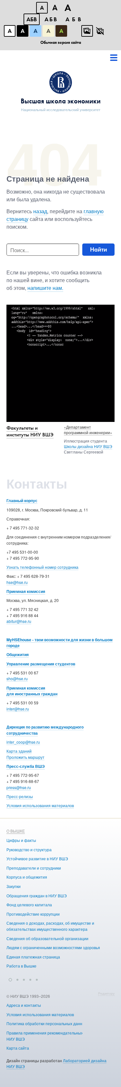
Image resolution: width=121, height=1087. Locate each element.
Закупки (13, 886)
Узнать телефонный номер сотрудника (42, 567)
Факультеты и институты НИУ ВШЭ (30, 431)
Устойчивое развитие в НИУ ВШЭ (37, 858)
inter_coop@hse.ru (23, 742)
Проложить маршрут (25, 757)
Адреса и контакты (23, 1005)
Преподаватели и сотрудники (33, 868)
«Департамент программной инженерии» (88, 429)
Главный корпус (21, 500)
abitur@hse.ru (18, 621)
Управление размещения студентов (40, 664)
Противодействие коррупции (33, 914)
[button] (10, 979)
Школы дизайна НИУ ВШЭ (88, 446)
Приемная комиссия (25, 591)
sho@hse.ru (17, 678)
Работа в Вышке (21, 965)
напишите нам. (45, 287)
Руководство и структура (29, 849)
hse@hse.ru (17, 582)
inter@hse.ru (17, 708)
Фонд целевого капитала (29, 904)
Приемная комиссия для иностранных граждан (31, 691)
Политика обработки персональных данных (46, 1023)
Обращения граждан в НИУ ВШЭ (36, 895)
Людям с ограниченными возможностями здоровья (53, 947)
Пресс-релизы (19, 796)
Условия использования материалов (40, 805)
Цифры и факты (21, 840)
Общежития (17, 654)
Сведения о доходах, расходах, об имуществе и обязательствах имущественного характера (50, 926)
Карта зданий (19, 751)
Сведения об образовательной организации (47, 938)
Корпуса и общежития (26, 877)
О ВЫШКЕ (15, 831)
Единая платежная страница (33, 956)
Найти (98, 249)
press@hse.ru (18, 787)
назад (40, 211)
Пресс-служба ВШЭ (25, 766)
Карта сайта (17, 1048)
